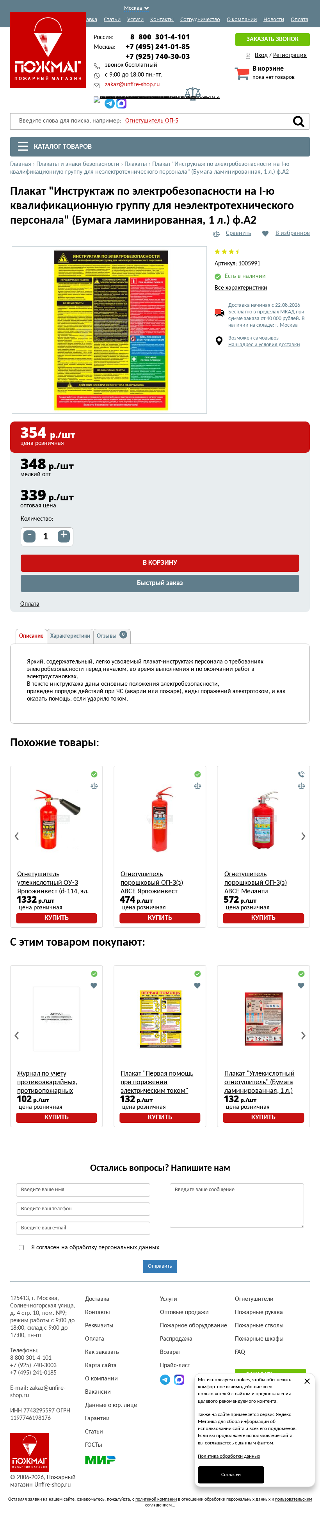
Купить (56, 918)
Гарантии (97, 1419)
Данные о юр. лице (111, 1405)
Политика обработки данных (229, 1456)
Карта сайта (101, 1365)
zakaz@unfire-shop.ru (132, 85)
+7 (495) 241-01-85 (158, 46)
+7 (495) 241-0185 (33, 1373)
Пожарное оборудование (193, 1326)
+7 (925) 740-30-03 (158, 56)
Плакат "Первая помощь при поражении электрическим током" (157, 1082)
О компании (242, 19)
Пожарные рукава (259, 1312)
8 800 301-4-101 (160, 36)
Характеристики (70, 636)
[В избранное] (94, 985)
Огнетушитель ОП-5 (151, 121)
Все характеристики (241, 288)
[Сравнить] (94, 786)
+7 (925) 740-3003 (33, 1365)
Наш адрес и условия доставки (264, 345)
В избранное (293, 233)
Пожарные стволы (259, 1326)
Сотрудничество (200, 19)
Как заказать (102, 1352)
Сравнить (238, 233)
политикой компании (156, 1499)
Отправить (160, 1266)
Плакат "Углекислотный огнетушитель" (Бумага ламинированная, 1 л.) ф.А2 (259, 1083)
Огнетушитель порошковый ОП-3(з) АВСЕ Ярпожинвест (152, 883)
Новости (273, 19)
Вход (261, 55)
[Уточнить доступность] (301, 774)
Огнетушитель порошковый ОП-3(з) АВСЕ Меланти (255, 883)
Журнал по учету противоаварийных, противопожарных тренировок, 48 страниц (53, 1083)
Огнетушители (254, 1299)
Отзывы (110, 635)
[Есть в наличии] (94, 774)
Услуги (135, 19)
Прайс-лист (175, 1365)
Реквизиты (99, 1326)
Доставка (86, 19)
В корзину (160, 563)
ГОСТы (93, 1445)
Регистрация (290, 55)
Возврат (170, 1352)
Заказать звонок (273, 39)
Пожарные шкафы (259, 1339)
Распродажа (176, 1339)
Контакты (162, 19)
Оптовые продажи (184, 1312)
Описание (31, 636)
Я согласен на (94, 1248)
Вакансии (98, 1392)
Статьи (112, 19)
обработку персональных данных (114, 1248)
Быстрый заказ (160, 583)
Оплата (299, 19)
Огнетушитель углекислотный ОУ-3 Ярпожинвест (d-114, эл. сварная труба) (53, 883)
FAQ (240, 1352)
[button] (196, 403)
